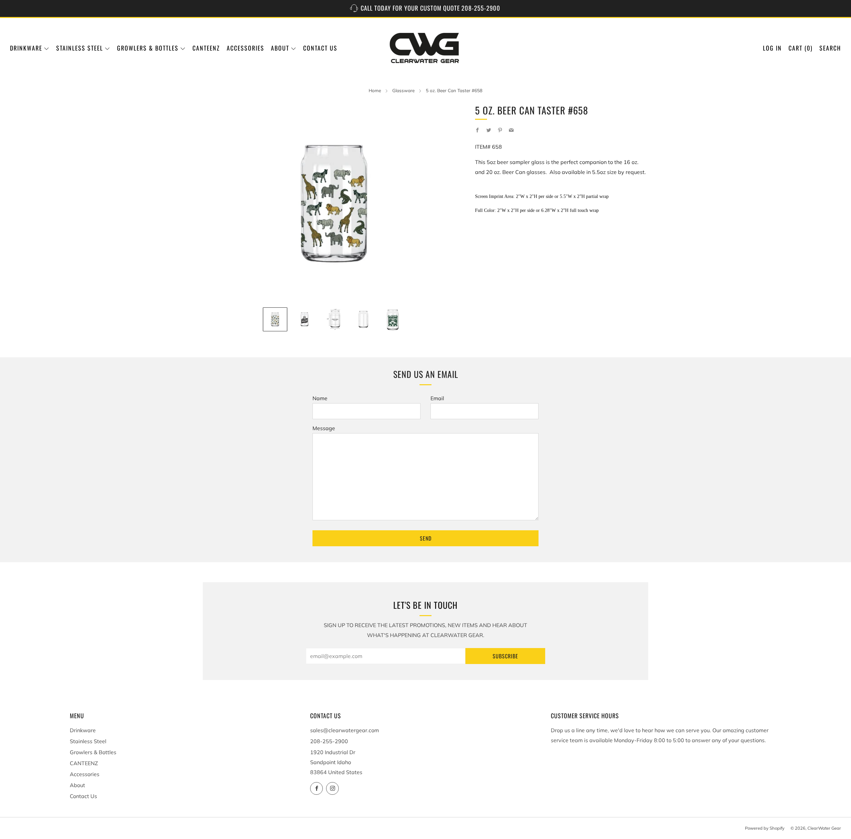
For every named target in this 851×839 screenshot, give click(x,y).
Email (437, 398)
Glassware (403, 90)
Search (830, 48)
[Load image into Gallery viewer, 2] (304, 319)
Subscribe (505, 656)
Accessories (245, 48)
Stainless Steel (79, 48)
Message (323, 428)
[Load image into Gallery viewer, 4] (363, 319)
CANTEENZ (206, 48)
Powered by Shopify (765, 828)
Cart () (801, 48)
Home (375, 90)
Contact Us (320, 48)
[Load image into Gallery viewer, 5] (393, 319)
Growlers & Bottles (148, 48)
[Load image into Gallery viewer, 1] (275, 319)
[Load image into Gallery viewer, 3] (334, 319)
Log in (772, 48)
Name (319, 398)
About (280, 48)
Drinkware (26, 48)
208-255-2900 (329, 741)
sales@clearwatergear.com (344, 730)
